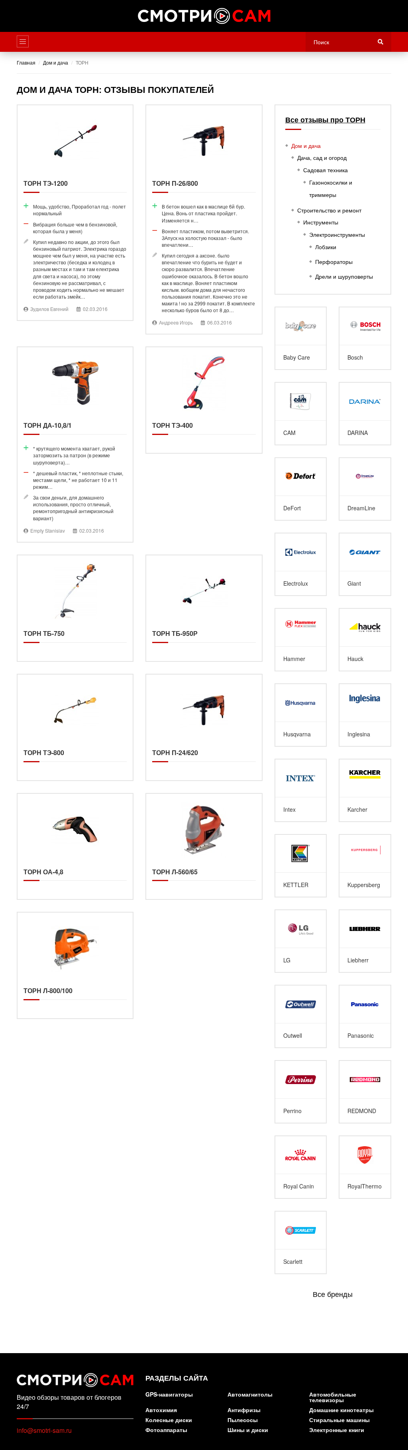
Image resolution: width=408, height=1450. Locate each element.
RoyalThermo (364, 1167)
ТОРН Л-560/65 (203, 846)
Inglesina (364, 715)
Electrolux (300, 564)
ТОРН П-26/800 (203, 219)
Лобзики (325, 247)
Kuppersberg (364, 866)
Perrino (300, 1092)
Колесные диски (168, 1420)
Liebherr (364, 941)
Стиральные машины (339, 1420)
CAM (300, 414)
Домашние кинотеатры (341, 1410)
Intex (300, 790)
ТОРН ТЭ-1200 (75, 212)
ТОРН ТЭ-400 (203, 400)
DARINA (364, 414)
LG (300, 941)
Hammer (300, 640)
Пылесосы (243, 1420)
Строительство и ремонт (329, 210)
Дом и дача (306, 146)
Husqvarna (300, 715)
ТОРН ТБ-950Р (203, 608)
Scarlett (300, 1242)
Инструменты (320, 222)
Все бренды (333, 1294)
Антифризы (244, 1410)
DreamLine (364, 489)
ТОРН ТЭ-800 (75, 727)
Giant (364, 564)
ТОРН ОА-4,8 (75, 846)
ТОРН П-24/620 (203, 727)
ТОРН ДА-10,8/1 (75, 444)
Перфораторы (334, 262)
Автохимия (161, 1410)
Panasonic (364, 1016)
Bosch (364, 338)
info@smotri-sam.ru (44, 1430)
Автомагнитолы (250, 1394)
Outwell (300, 1016)
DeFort (300, 489)
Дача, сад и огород (322, 157)
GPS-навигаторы (169, 1394)
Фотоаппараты (166, 1430)
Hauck (364, 640)
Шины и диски (248, 1430)
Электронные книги (336, 1430)
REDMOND (364, 1092)
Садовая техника (325, 170)
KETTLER (300, 866)
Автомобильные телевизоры (332, 1397)
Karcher (364, 790)
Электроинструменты (337, 234)
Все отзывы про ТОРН (325, 120)
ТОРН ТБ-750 (75, 608)
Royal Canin (300, 1167)
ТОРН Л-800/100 (75, 965)
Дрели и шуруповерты (344, 276)
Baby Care (300, 338)
